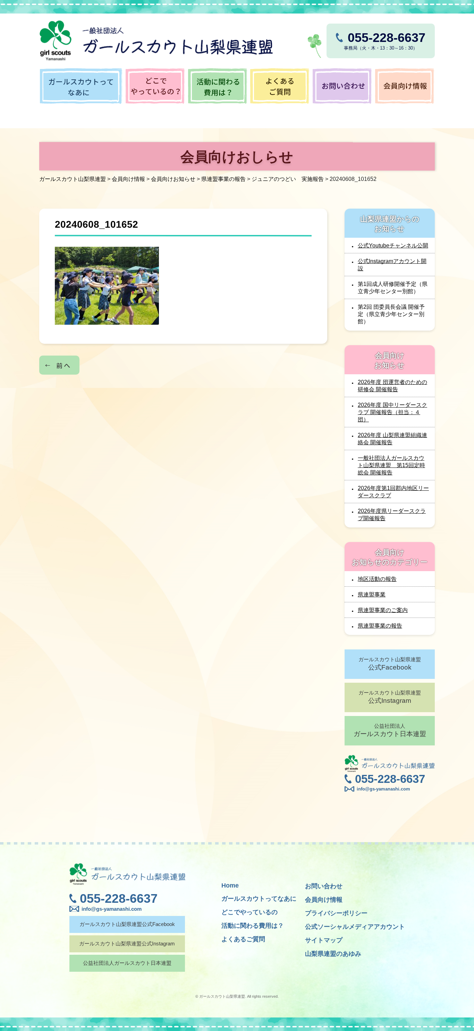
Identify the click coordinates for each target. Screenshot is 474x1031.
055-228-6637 (390, 778)
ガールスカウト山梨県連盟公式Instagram (127, 943)
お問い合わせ (323, 886)
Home (230, 885)
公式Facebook (389, 663)
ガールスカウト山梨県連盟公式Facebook (127, 924)
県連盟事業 (372, 594)
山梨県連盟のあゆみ (333, 953)
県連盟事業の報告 (380, 626)
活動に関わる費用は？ (252, 925)
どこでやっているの (249, 912)
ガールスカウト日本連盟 (390, 730)
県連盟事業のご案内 (383, 610)
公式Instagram (389, 697)
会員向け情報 (323, 899)
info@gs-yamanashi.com (383, 789)
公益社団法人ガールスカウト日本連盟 (127, 963)
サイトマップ (323, 940)
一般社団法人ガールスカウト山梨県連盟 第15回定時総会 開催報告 (391, 465)
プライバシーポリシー (336, 913)
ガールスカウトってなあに (258, 898)
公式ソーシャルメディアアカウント (355, 926)
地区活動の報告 (377, 579)
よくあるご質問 (243, 939)
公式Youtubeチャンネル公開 (393, 245)
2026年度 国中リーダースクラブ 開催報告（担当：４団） (392, 412)
